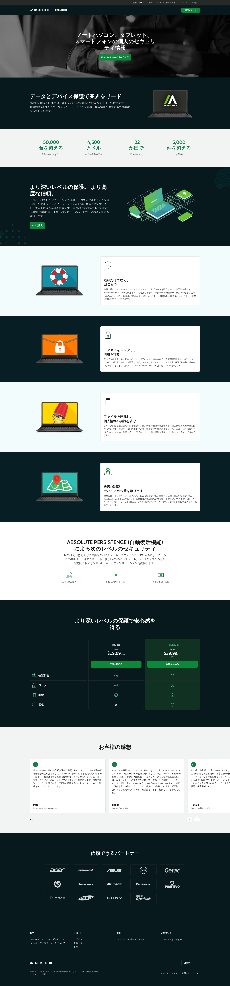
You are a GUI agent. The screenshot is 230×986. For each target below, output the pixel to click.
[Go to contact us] (31, 963)
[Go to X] (45, 963)
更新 (150, 2)
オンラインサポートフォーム (131, 939)
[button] (195, 2)
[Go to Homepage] (48, 10)
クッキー (196, 973)
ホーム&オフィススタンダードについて (48, 939)
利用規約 (89, 972)
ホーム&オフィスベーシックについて (47, 943)
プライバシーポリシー (169, 973)
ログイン (183, 2)
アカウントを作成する (166, 2)
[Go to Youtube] (50, 963)
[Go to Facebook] (36, 963)
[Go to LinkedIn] (41, 963)
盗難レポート (138, 2)
